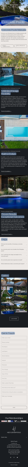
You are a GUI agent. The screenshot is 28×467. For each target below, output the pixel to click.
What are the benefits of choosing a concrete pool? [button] (11, 244)
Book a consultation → (7, 46)
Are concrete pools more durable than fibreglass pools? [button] (12, 250)
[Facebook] (14, 457)
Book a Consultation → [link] (6, 111)
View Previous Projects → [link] (7, 234)
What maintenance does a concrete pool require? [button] (12, 263)
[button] (25, 2)
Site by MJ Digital (14, 464)
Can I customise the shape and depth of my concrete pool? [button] (11, 255)
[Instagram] (10, 457)
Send (14, 407)
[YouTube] (17, 457)
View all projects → (20, 46)
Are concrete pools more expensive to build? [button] (11, 260)
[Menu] (2, 2)
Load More (14, 318)
